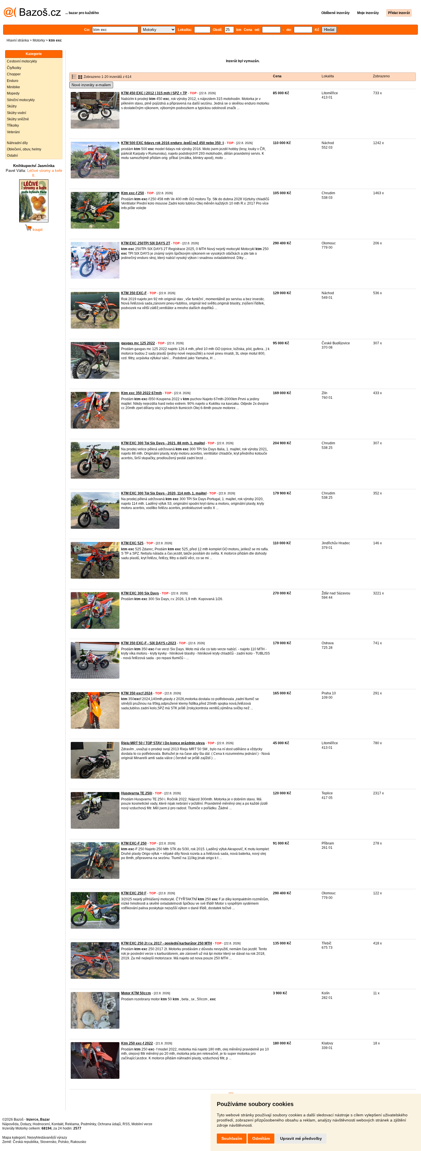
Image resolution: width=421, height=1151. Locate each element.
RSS (126, 1124)
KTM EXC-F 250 (134, 843)
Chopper (14, 74)
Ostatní (12, 156)
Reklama (72, 1124)
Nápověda (10, 1124)
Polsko (63, 1142)
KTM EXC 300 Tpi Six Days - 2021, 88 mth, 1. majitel (163, 443)
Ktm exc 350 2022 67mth (141, 393)
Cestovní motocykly (22, 61)
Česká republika (25, 1142)
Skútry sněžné (18, 119)
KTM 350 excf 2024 (136, 693)
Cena (277, 76)
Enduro (12, 81)
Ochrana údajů (109, 1124)
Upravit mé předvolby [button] (301, 1138)
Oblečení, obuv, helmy (24, 149)
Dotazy (25, 1124)
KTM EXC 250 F (133, 893)
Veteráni (13, 132)
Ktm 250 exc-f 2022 (137, 1043)
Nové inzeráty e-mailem (91, 85)
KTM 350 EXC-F (134, 293)
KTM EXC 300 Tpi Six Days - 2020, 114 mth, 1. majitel (163, 493)
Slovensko (48, 1142)
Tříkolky (13, 125)
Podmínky (88, 1124)
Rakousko (78, 1142)
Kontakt (57, 1124)
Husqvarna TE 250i (136, 793)
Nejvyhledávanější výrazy (47, 1138)
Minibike (13, 87)
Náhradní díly (17, 143)
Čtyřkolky (14, 68)
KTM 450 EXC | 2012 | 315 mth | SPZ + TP (154, 93)
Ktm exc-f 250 (132, 193)
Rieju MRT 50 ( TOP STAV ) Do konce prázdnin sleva (163, 743)
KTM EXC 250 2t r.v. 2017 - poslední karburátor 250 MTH (166, 943)
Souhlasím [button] (231, 1138)
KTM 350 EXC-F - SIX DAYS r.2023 (148, 643)
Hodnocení (41, 1124)
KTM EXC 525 (132, 543)
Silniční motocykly (21, 100)
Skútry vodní (16, 113)
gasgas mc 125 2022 (138, 343)
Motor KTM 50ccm (136, 993)
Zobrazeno (381, 76)
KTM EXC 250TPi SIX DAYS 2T (145, 243)
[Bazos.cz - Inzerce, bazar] (32, 16)
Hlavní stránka (18, 40)
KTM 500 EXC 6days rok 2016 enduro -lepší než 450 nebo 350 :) (172, 143)
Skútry (12, 106)
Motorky (39, 40)
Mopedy (13, 93)
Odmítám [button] (261, 1138)
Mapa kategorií (13, 1138)
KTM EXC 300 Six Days (140, 593)
